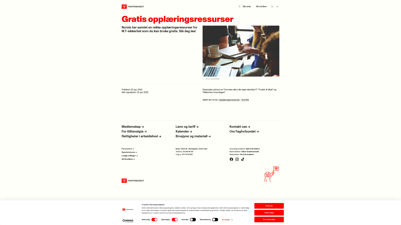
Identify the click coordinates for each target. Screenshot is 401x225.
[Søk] (272, 6)
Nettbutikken (128, 159)
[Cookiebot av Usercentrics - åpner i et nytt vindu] (128, 220)
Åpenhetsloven (129, 152)
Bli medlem (261, 6)
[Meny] (277, 6)
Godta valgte (269, 213)
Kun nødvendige (269, 219)
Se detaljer (226, 220)
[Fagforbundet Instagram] (237, 159)
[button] (245, 6)
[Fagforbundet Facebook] (231, 159)
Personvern (128, 149)
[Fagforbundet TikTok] (243, 159)
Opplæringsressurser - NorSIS (234, 100)
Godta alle (269, 206)
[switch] (175, 219)
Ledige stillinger (130, 156)
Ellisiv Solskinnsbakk (250, 152)
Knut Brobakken (247, 154)
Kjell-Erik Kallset (253, 149)
